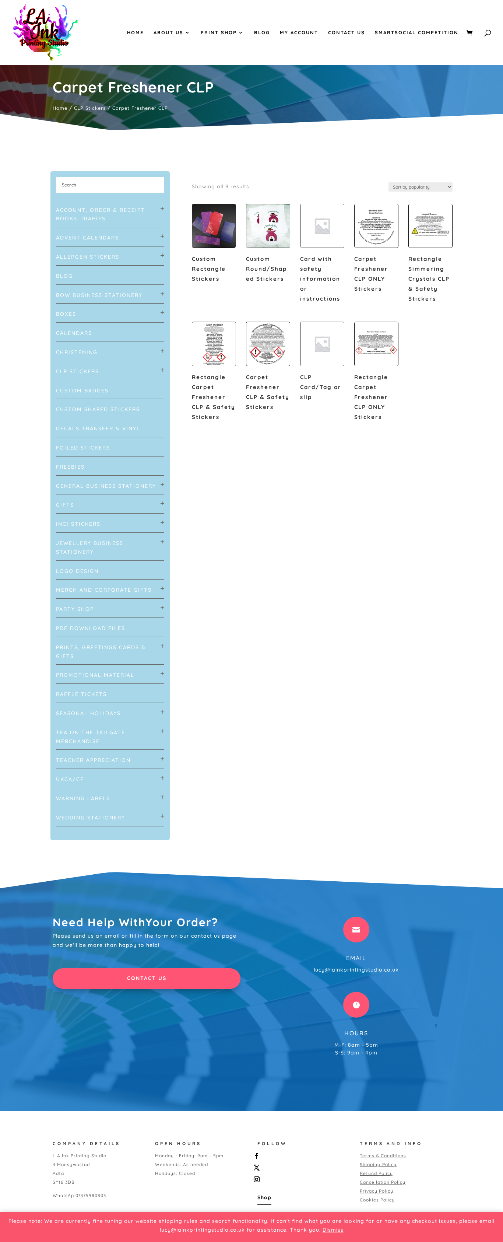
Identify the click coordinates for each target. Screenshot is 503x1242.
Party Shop (75, 609)
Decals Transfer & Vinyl (98, 428)
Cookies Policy (377, 1200)
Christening (77, 352)
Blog (262, 32)
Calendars (74, 333)
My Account (299, 32)
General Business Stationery (106, 486)
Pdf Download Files (90, 628)
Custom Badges (82, 390)
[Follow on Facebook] (301, 1156)
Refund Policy (376, 1173)
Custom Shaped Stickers (98, 409)
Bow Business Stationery (99, 295)
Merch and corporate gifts (104, 590)
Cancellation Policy (382, 1182)
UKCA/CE (70, 779)
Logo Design (77, 571)
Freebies (70, 466)
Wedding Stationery (90, 817)
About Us (168, 32)
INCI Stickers (78, 524)
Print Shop (219, 32)
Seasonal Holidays (88, 713)
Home (135, 32)
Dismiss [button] (333, 1230)
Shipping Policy (378, 1164)
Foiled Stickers (83, 447)
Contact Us (346, 32)
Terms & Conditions (383, 1155)
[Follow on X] (301, 1167)
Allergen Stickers (87, 256)
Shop (264, 1197)
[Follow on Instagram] (301, 1179)
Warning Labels (83, 798)
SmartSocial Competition (416, 32)
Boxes (66, 314)
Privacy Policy (376, 1191)
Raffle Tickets (81, 694)
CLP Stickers (90, 108)
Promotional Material (95, 675)
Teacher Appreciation (93, 760)
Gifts (65, 504)
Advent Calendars (87, 237)
